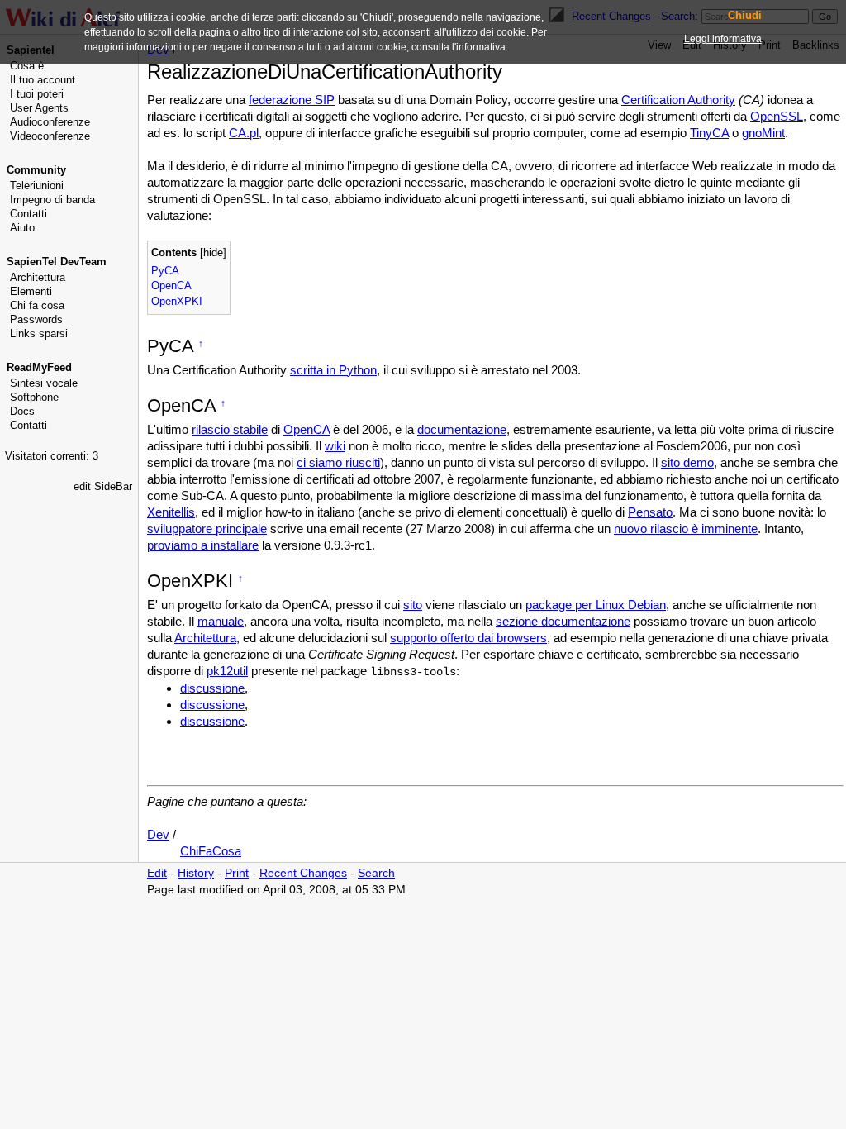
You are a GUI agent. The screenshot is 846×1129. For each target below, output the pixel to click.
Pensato (650, 512)
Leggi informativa (723, 39)
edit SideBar (103, 486)
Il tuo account (42, 80)
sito (412, 605)
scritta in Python (333, 370)
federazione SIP (292, 100)
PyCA (165, 270)
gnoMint (763, 133)
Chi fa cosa (37, 305)
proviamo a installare (203, 545)
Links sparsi (39, 333)
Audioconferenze (50, 122)
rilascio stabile (230, 429)
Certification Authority (678, 100)
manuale (220, 621)
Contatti (28, 213)
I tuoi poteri (37, 94)
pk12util (227, 671)
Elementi (31, 291)
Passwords (36, 319)
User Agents (39, 108)
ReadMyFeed (39, 367)
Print (237, 873)
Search (376, 873)
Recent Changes (303, 873)
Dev (158, 834)
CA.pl (244, 133)
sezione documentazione (563, 621)
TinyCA (709, 133)
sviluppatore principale (207, 529)
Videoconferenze (50, 136)
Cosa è (27, 66)
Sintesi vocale (44, 383)
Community (36, 170)
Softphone (34, 397)
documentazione (461, 429)
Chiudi (745, 15)
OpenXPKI (176, 301)
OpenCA (171, 285)
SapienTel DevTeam (57, 261)
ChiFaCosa (210, 851)
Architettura (37, 277)
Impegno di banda (52, 199)
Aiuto (22, 228)
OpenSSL (776, 116)
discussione (212, 688)
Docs (22, 411)
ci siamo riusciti (338, 462)
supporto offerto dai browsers (468, 638)
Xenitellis (171, 512)
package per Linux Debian (595, 605)
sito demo (687, 462)
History (196, 873)
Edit (157, 873)
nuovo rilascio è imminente (686, 529)
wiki (335, 446)
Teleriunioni (37, 185)
